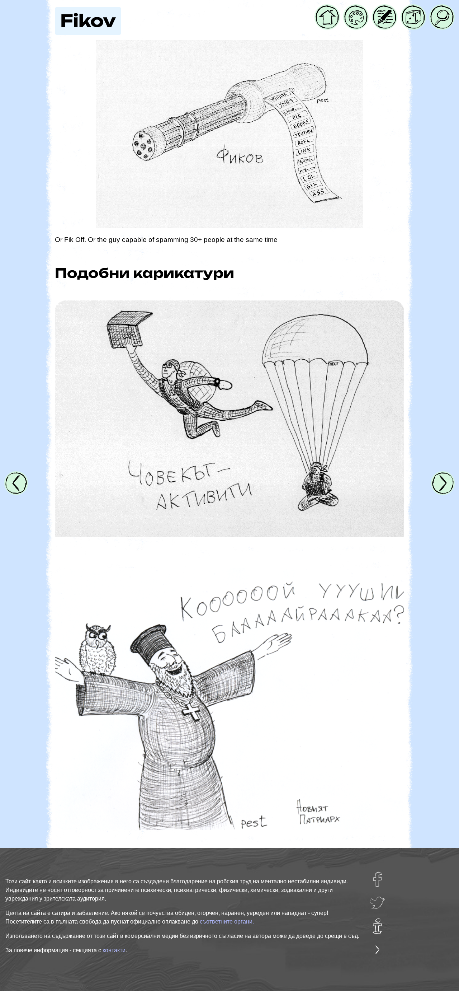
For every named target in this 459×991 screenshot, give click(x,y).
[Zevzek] (229, 699)
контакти (114, 950)
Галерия (356, 10)
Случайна (413, 10)
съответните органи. (227, 921)
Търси (440, 10)
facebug (381, 876)
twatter (379, 899)
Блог (380, 10)
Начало (327, 10)
